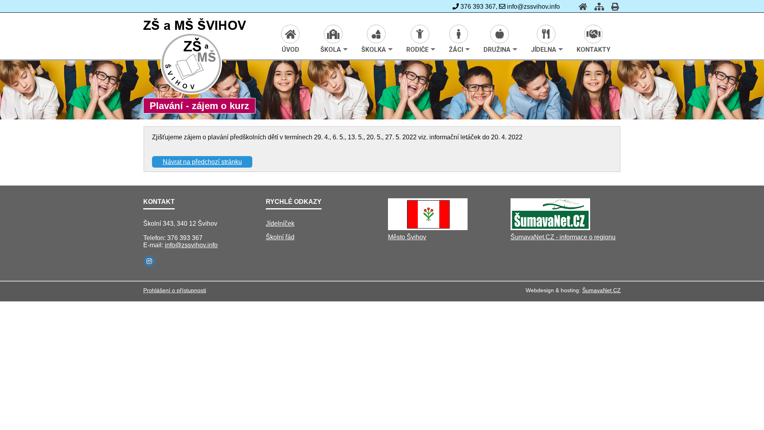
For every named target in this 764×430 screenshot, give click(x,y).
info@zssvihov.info (191, 245)
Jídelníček (280, 223)
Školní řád (280, 237)
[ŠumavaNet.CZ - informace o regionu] (550, 228)
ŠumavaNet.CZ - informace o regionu (563, 237)
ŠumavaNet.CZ (601, 290)
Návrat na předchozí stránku (202, 161)
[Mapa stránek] (597, 6)
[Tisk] (612, 6)
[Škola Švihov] (191, 93)
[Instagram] (149, 261)
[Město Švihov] (428, 228)
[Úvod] (581, 6)
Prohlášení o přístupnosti (174, 290)
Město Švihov (407, 237)
